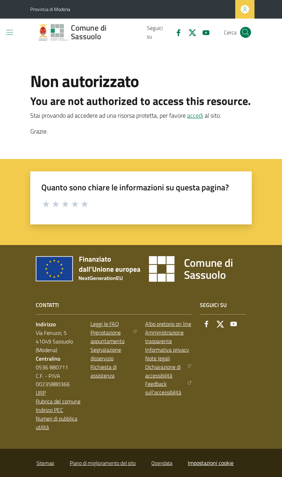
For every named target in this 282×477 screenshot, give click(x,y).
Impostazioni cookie (211, 463)
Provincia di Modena (50, 9)
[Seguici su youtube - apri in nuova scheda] (203, 32)
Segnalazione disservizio (105, 354)
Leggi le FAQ (104, 324)
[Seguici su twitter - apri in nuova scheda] (189, 32)
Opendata (161, 463)
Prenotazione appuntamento (107, 336)
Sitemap (45, 463)
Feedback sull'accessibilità (163, 388)
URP (41, 393)
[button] (245, 32)
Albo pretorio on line (168, 324)
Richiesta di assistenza (103, 371)
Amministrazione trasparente (164, 336)
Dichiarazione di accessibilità (163, 371)
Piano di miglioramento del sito (103, 463)
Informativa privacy (167, 350)
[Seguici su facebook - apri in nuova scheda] (176, 32)
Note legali (157, 358)
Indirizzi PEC (49, 410)
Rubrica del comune (58, 401)
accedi (195, 115)
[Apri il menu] (10, 32)
